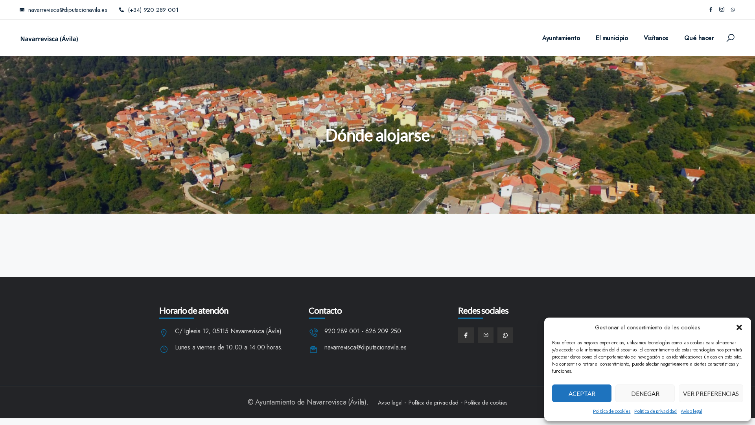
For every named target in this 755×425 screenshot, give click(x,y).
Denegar (645, 393)
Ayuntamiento (561, 37)
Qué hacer (699, 37)
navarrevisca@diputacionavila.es (365, 348)
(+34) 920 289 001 (153, 10)
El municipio (612, 37)
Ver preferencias (711, 393)
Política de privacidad (655, 411)
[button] (739, 327)
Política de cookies (611, 411)
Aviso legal (691, 411)
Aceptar (582, 393)
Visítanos (656, 37)
